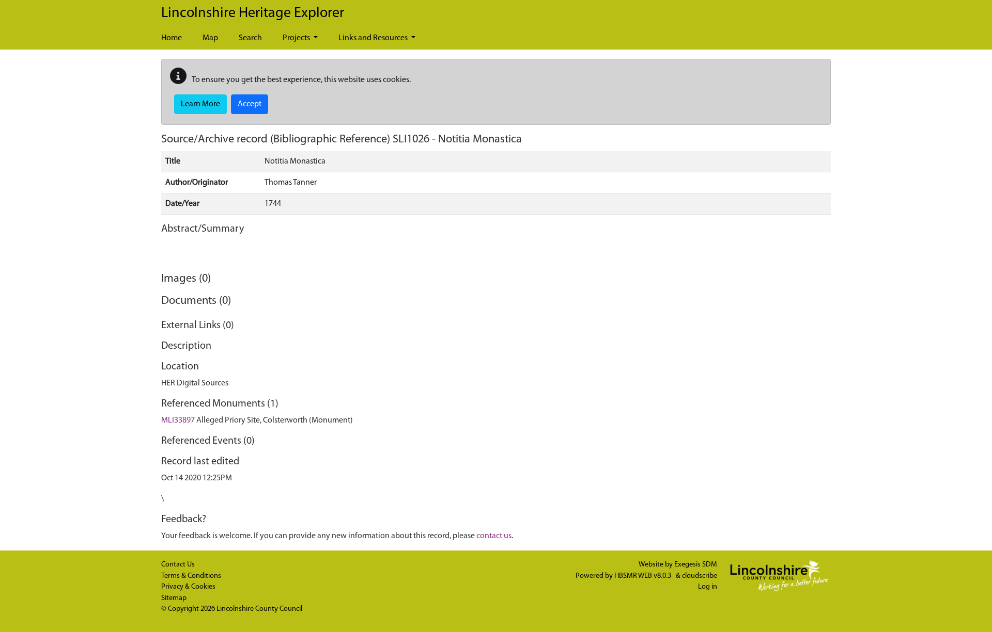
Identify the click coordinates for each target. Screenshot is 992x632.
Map (210, 38)
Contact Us (178, 565)
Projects (297, 38)
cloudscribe (699, 576)
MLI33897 (178, 420)
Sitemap (174, 598)
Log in (707, 587)
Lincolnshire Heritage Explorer (252, 13)
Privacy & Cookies (188, 587)
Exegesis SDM (695, 565)
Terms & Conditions (191, 576)
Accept (249, 104)
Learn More (200, 104)
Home (171, 38)
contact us (494, 536)
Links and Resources (373, 38)
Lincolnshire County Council (259, 609)
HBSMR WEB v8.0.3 (643, 576)
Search (250, 38)
